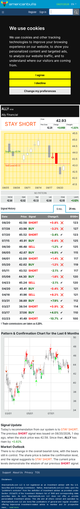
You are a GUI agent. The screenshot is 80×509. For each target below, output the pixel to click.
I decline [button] (40, 83)
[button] (75, 4)
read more (14, 507)
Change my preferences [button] (40, 91)
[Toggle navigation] (4, 12)
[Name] (76, 12)
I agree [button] (40, 75)
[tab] (59, 209)
